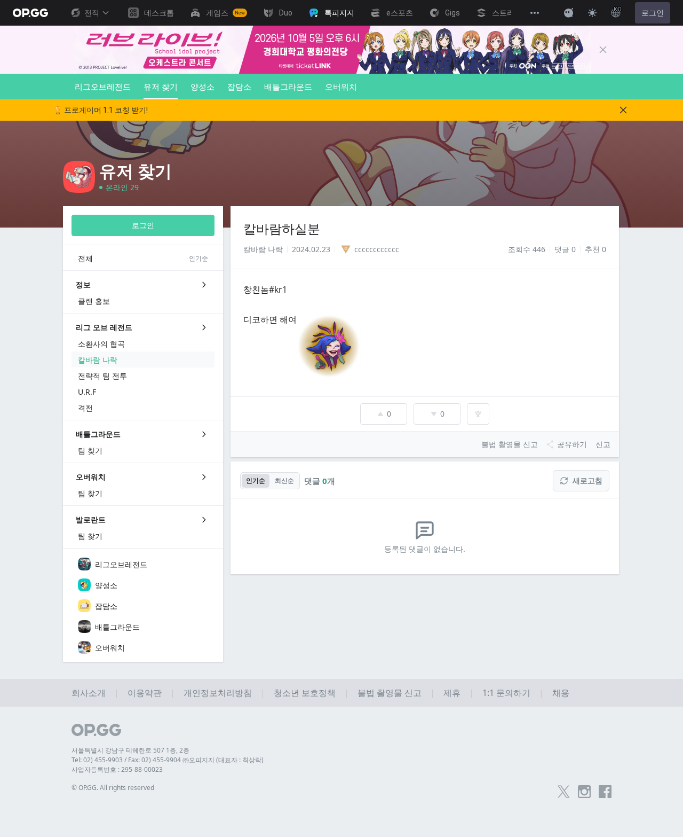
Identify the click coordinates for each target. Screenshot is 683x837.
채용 (560, 692)
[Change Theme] (592, 13)
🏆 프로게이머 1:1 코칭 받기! (100, 110)
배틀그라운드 (288, 86)
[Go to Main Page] (30, 13)
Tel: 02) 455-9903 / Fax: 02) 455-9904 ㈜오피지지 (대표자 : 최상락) (168, 759)
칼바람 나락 (263, 249)
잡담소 (239, 86)
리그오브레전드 (103, 86)
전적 (91, 13)
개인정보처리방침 (218, 693)
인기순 (255, 480)
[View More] (534, 13)
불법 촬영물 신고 (390, 693)
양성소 (202, 86)
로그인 (652, 13)
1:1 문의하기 (506, 693)
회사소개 (89, 692)
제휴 (451, 692)
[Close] (603, 49)
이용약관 (145, 693)
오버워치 (341, 86)
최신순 (284, 480)
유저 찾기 (161, 86)
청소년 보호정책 (305, 693)
